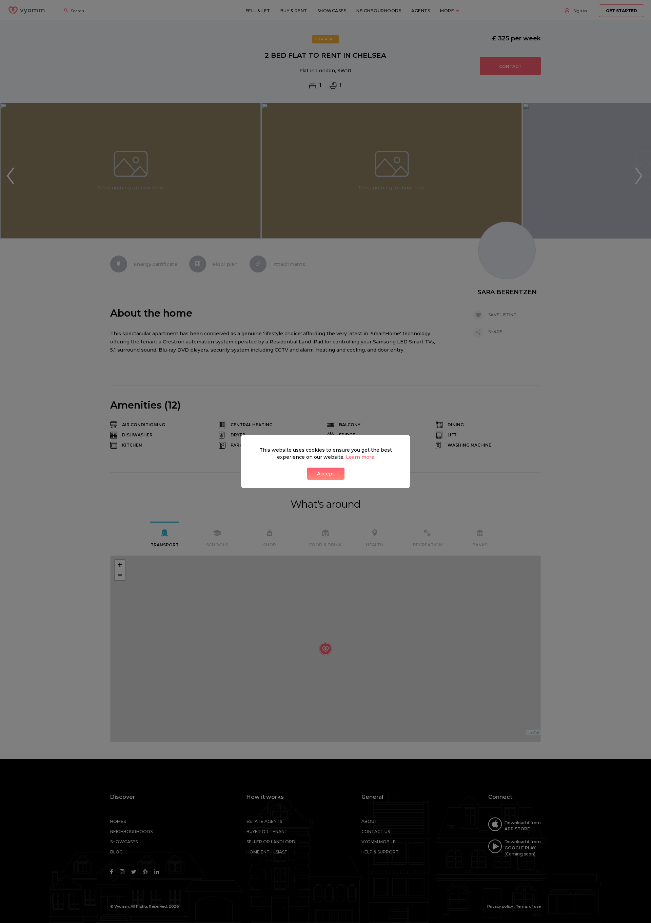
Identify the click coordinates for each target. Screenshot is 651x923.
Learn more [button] (360, 457)
